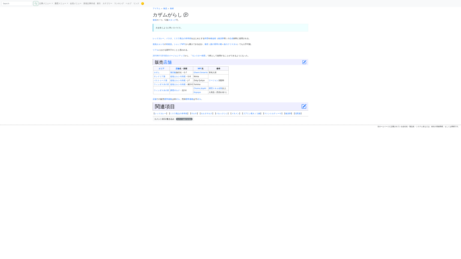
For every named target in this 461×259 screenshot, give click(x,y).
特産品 (169, 44)
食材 (172, 8)
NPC (183, 44)
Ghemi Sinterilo (201, 72)
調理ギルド (175, 90)
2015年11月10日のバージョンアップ (168, 55)
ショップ (178, 44)
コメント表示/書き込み (172, 119)
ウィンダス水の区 (161, 84)
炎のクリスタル (230, 44)
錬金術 (213, 38)
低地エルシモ (158, 44)
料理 (206, 38)
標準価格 (168, 99)
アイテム (156, 8)
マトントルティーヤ (272, 113)
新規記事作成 (89, 3)
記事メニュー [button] (45, 3)
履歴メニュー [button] (61, 3)
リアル (155, 50)
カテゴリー (107, 3)
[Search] (35, 3)
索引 (99, 3)
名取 (220, 88)
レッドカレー (158, 38)
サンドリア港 (159, 76)
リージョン (213, 80)
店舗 (167, 62)
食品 (165, 8)
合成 (231, 38)
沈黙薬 (298, 113)
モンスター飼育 (199, 55)
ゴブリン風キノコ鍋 (251, 113)
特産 (184, 76)
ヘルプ (128, 3)
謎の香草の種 (216, 44)
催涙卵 (221, 38)
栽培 (206, 44)
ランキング (119, 3)
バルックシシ (222, 113)
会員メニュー (76, 3)
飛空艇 (173, 72)
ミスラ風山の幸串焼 (182, 38)
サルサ (194, 113)
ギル (178, 99)
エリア (161, 68)
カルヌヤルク (206, 113)
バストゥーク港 (160, 80)
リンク (136, 3)
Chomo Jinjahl (200, 88)
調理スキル (213, 88)
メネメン (235, 113)
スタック (172, 20)
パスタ (169, 38)
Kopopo (197, 92)
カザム (157, 72)
